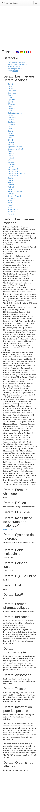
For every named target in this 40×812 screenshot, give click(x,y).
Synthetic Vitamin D (14, 196)
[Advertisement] (20, 27)
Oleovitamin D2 (13, 176)
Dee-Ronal (11, 122)
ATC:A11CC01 (13, 71)
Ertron (10, 151)
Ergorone (11, 144)
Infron (10, 160)
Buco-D (10, 84)
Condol (10, 95)
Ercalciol (11, 142)
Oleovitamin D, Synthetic (16, 173)
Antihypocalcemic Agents (16, 62)
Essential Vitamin (14, 66)
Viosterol (11, 207)
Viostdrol (11, 205)
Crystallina (11, 99)
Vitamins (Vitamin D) (15, 69)
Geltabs (10, 155)
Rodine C (11, 187)
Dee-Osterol (12, 117)
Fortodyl (11, 153)
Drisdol (10, 140)
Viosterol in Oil (13, 209)
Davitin (10, 111)
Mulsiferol (11, 164)
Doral (10, 138)
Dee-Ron (11, 120)
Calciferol (11, 86)
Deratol (10, 129)
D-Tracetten (12, 104)
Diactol (10, 133)
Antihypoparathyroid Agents (17, 64)
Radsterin (11, 185)
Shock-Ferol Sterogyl (15, 191)
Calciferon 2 (12, 88)
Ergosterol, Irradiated (15, 149)
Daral (10, 106)
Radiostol (11, 180)
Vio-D (10, 202)
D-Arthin (11, 102)
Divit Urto (11, 135)
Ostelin (10, 178)
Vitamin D (11, 211)
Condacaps (12, 90)
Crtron (10, 97)
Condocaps (12, 93)
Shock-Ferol (12, 189)
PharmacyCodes (10, 2)
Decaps (10, 115)
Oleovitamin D (13, 171)
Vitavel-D (11, 214)
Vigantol (10, 200)
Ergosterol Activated (15, 146)
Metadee (11, 162)
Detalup (10, 131)
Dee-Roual (11, 124)
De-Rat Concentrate (15, 113)
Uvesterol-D (12, 198)
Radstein (11, 182)
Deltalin (10, 126)
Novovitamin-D (13, 169)
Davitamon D (12, 108)
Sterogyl (11, 194)
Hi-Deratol (11, 158)
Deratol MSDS (8, 529)
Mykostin (11, 167)
